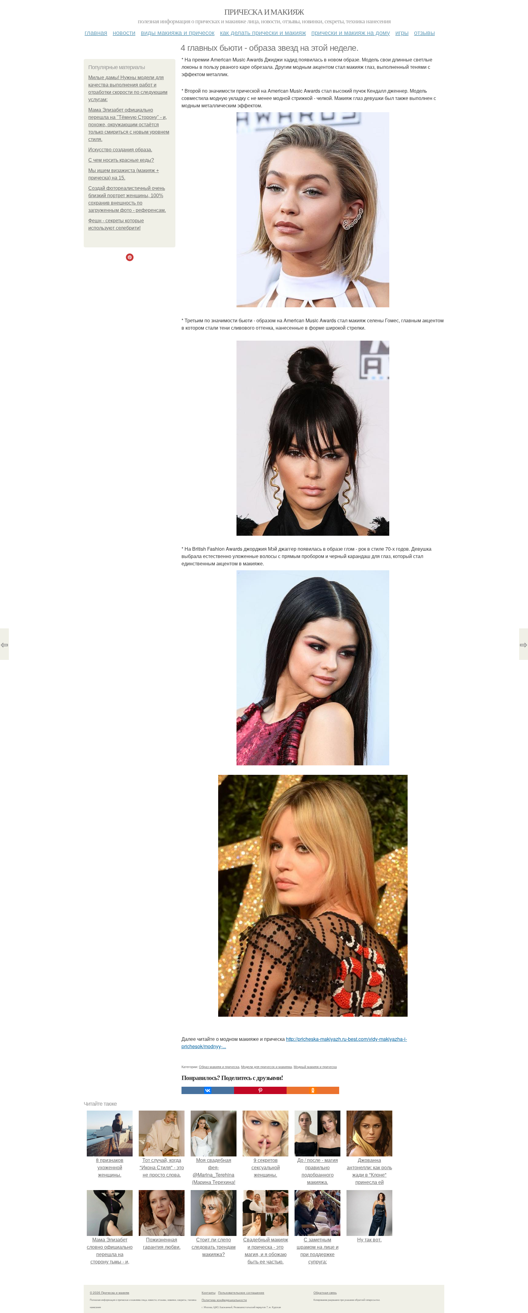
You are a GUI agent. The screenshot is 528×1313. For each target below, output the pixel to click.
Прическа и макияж (264, 11)
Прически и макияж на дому (350, 32)
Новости (124, 32)
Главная (96, 32)
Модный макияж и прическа (315, 1066)
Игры (402, 32)
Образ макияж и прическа (219, 1066)
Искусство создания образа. (120, 149)
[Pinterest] (260, 1090)
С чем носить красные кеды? (121, 160)
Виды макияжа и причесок (178, 32)
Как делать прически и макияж (263, 32)
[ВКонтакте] (208, 1090)
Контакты (208, 1292)
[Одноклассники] (313, 1090)
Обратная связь (325, 1292)
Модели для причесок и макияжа (266, 1066)
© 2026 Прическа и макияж (109, 1292)
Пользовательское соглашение (241, 1292)
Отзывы (424, 32)
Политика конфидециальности (224, 1300)
